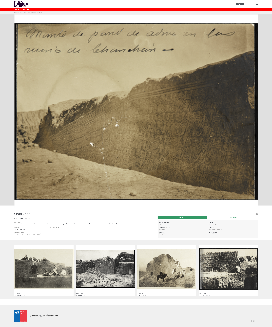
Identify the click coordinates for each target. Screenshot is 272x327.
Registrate (249, 4)
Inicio (25, 12)
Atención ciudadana (35, 316)
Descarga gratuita (233, 217)
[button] (12, 270)
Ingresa (240, 4)
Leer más (125, 224)
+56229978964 (35, 315)
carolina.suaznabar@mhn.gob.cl (50, 315)
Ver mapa (54, 314)
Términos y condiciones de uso (48, 316)
